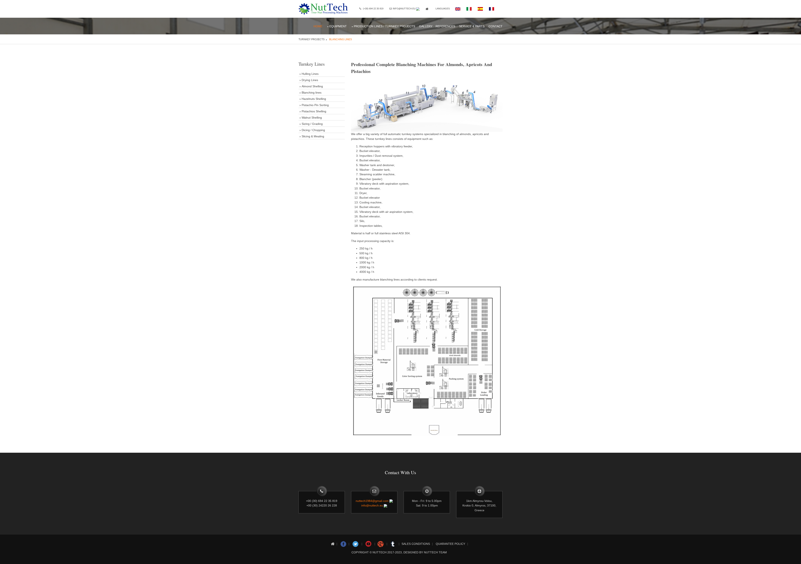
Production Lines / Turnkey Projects (384, 26)
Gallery (425, 26)
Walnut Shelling (312, 117)
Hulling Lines (310, 73)
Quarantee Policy (450, 543)
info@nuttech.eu (404, 8)
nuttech (380, 552)
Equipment (338, 26)
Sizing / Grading (312, 123)
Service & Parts (472, 26)
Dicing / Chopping (313, 130)
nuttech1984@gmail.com (372, 501)
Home (318, 26)
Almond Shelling (312, 86)
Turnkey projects (311, 39)
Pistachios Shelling (314, 111)
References (445, 26)
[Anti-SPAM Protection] (417, 8)
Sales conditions (416, 543)
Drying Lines (310, 80)
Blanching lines (340, 39)
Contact (496, 26)
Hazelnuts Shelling (314, 98)
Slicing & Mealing (313, 136)
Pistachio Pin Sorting (315, 105)
